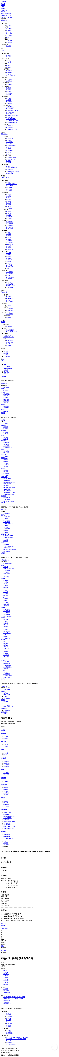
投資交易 (8, 235)
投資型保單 (9, 260)
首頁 (4, 841)
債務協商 (8, 149)
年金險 (2, 435)
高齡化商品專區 (10, 112)
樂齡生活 (8, 37)
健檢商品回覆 (9, 249)
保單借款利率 (9, 169)
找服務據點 (3, 950)
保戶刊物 (8, 282)
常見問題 (8, 147)
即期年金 (8, 65)
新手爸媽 (8, 32)
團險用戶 (3, 700)
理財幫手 (8, 162)
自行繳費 (8, 199)
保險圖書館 (9, 42)
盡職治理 (5, 975)
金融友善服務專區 (6, 13)
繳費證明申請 (9, 222)
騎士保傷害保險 (10, 330)
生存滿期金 (9, 187)
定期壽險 (8, 55)
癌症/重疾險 (9, 72)
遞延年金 (8, 67)
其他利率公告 (9, 173)
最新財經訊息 (4, 134)
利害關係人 (9, 278)
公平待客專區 (9, 284)
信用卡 (8, 197)
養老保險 (8, 62)
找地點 (2, 946)
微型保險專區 (9, 117)
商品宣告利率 (9, 166)
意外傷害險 (9, 79)
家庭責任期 (9, 35)
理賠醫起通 (9, 218)
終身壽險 (8, 57)
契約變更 (8, 232)
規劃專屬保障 (4, 20)
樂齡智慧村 (9, 113)
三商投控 (5, 982)
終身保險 (8, 60)
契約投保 (8, 253)
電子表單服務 (9, 185)
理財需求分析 (9, 127)
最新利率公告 (9, 143)
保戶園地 (3, 670)
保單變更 (8, 182)
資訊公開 (5, 972)
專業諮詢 (8, 46)
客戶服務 (3, 6)
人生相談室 (9, 40)
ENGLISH (9, 17)
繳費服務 (8, 237)
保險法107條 (6, 1000)
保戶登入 (5, 364)
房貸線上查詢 (9, 150)
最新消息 (3, 12)
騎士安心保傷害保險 (11, 331)
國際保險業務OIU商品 (12, 110)
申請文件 (8, 213)
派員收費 (8, 203)
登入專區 (3, 8)
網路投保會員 (9, 298)
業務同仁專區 (9, 308)
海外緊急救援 (9, 227)
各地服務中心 (9, 272)
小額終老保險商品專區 (12, 115)
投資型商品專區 (5, 534)
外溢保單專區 (9, 108)
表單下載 (8, 152)
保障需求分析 (9, 126)
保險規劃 (8, 25)
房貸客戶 (8, 300)
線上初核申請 (9, 142)
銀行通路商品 (4, 458)
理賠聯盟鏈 (9, 216)
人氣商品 (3, 50)
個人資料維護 (9, 342)
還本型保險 (3, 430)
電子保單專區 (9, 301)
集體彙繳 (8, 201)
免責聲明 (5, 989)
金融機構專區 (9, 314)
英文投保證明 (9, 223)
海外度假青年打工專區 (12, 120)
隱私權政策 (6, 990)
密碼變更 (8, 343)
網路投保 (4, 10)
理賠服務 (8, 239)
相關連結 (5, 984)
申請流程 (8, 211)
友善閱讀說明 (4, 928)
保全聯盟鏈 (9, 191)
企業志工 (5, 979)
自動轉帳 (8, 196)
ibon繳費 (8, 206)
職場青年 (8, 30)
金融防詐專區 (9, 287)
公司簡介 (5, 970)
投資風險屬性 (4, 712)
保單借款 (8, 234)
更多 (4, 1005)
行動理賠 (8, 215)
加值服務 (8, 261)
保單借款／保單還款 (11, 184)
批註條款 (8, 94)
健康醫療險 (9, 101)
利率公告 (3, 542)
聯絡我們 (3, 660)
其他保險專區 (4, 477)
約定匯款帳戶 (9, 242)
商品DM (3, 925)
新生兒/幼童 (9, 28)
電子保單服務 (9, 189)
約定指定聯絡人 (10, 228)
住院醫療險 (9, 70)
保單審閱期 (6, 1002)
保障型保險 (3, 425)
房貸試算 (8, 140)
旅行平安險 (9, 81)
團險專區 (8, 98)
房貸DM (8, 154)
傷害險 (2, 449)
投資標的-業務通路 (11, 157)
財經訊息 (8, 161)
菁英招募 (5, 977)
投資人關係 (3, 17)
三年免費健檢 (9, 225)
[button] (3, 376)
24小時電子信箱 (10, 277)
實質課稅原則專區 (8, 1004)
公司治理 (8, 15)
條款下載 (3, 923)
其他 (7, 268)
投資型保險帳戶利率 (11, 167)
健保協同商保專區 (11, 119)
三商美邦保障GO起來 (11, 129)
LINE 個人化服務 (10, 285)
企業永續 (3, 15)
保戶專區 (8, 296)
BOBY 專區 (6, 981)
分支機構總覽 (9, 273)
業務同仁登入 (6, 366)
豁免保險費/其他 (10, 75)
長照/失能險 (9, 74)
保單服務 (3, 565)
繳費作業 (8, 263)
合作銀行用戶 (4, 708)
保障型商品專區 (10, 107)
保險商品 (3, 3)
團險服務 (8, 247)
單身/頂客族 (9, 34)
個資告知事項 (6, 992)
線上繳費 (8, 204)
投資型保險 (9, 84)
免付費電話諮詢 (10, 275)
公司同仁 (3, 703)
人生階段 (3, 392)
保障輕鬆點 (3, 1)
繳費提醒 (8, 194)
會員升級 (8, 345)
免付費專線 (3, 947)
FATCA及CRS (9, 244)
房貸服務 (8, 246)
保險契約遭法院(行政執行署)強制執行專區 (14, 997)
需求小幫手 (3, 496)
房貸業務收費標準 (11, 145)
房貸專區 (3, 515)
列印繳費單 (9, 208)
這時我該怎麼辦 (5, 177)
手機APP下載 (4, 292)
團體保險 (3, 468)
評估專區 (8, 317)
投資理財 (3, 5)
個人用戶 (3, 691)
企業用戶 (8, 305)
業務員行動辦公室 (11, 310)
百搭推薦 (3, 404)
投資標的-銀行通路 (11, 159)
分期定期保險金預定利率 (12, 171)
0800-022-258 (5, 954)
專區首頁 (3, 388)
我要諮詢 (3, 939)
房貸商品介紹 (9, 138)
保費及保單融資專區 (11, 122)
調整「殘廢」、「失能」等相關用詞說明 (13, 998)
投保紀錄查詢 (9, 340)
